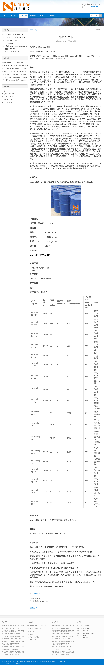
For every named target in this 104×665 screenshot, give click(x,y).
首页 (5, 15)
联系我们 (53, 15)
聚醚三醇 (37, 598)
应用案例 (33, 15)
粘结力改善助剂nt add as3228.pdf (36, 626)
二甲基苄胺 (30, 634)
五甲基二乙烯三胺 (32, 631)
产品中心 (24, 15)
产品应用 (30, 622)
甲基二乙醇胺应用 (32, 640)
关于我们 (14, 15)
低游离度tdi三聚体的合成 (34, 628)
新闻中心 (43, 15)
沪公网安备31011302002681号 (14, 663)
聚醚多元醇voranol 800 (41, 601)
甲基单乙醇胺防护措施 (33, 637)
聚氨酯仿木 (37, 593)
